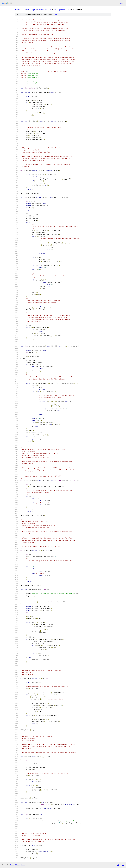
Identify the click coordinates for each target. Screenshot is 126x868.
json (122, 865)
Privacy (17, 865)
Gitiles (12, 865)
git (34, 9)
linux (17, 9)
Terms (23, 865)
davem (40, 9)
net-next (48, 9)
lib (75, 9)
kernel (29, 9)
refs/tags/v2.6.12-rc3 (62, 9)
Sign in (122, 3)
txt (118, 865)
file (55, 14)
